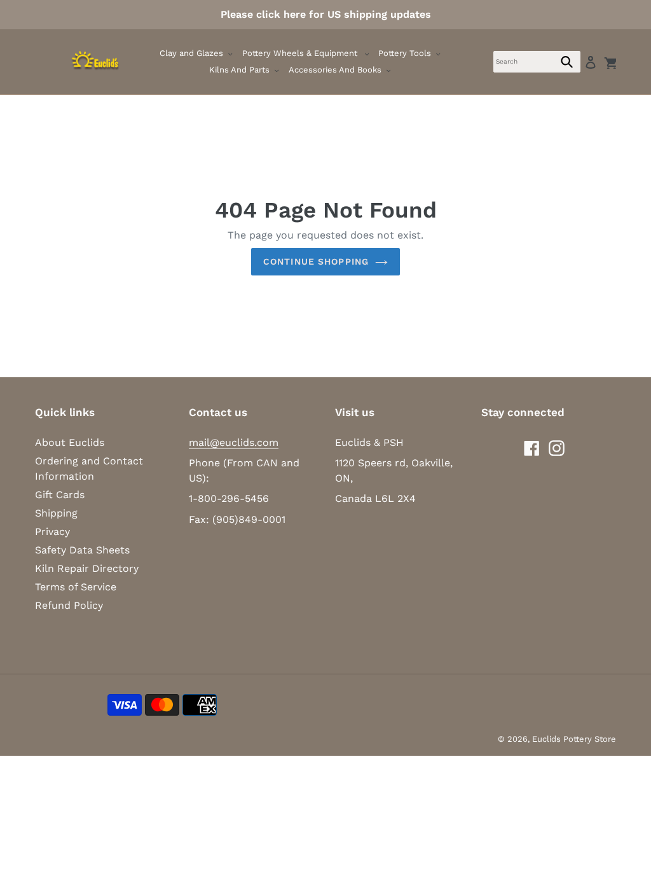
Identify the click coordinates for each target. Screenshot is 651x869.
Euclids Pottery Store (574, 739)
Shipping (56, 513)
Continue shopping (316, 261)
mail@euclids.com (233, 442)
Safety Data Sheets (82, 550)
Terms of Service (75, 587)
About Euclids (69, 442)
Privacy (52, 531)
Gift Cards (60, 495)
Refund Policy (69, 605)
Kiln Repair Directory (87, 568)
